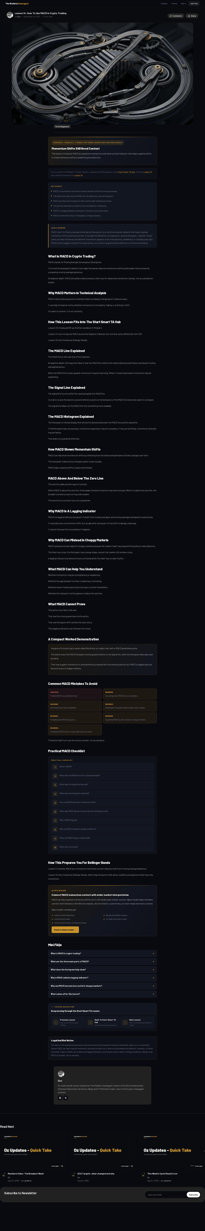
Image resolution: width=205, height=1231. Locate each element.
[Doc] (10, 15)
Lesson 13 (148, 172)
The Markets (17, 3)
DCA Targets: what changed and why (96, 1173)
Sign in (183, 3)
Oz (9, 1177)
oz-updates (26, 1180)
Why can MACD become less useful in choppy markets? (102, 985)
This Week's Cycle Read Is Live (162, 1173)
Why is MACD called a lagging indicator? (102, 977)
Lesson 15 (78, 175)
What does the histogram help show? (102, 969)
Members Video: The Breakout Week (26, 1173)
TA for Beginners (62, 126)
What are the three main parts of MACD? (102, 961)
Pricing (174, 3)
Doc (18, 16)
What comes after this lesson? (102, 993)
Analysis (164, 3)
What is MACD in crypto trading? (102, 953)
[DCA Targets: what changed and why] (102, 1150)
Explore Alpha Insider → (65, 930)
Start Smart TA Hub (126, 172)
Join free (194, 3)
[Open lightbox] (189, 26)
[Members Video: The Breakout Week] (33, 1150)
